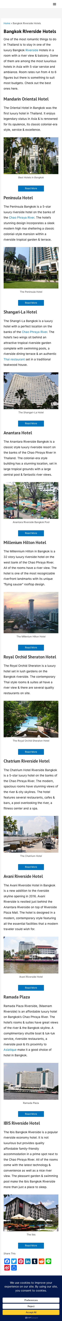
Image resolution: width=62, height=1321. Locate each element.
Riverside (31, 50)
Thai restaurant (14, 359)
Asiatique (10, 1049)
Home (7, 23)
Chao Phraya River (21, 217)
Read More (31, 188)
